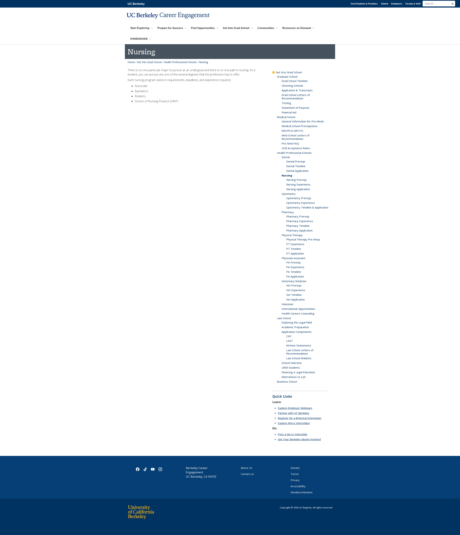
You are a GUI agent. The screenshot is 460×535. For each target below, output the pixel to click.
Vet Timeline (294, 295)
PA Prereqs (293, 262)
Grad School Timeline (295, 81)
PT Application (295, 253)
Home (131, 62)
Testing (286, 103)
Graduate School (287, 76)
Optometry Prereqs (298, 198)
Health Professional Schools (180, 62)
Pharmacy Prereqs (297, 216)
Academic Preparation (295, 327)
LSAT (289, 341)
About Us (246, 468)
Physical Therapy (292, 235)
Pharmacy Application (299, 230)
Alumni (384, 4)
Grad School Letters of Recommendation (296, 96)
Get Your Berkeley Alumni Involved (299, 439)
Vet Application (295, 299)
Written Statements (298, 345)
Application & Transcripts (297, 90)
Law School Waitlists (298, 358)
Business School (287, 381)
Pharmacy (288, 212)
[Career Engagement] (169, 21)
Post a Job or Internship (292, 434)
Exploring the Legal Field (297, 322)
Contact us (247, 474)
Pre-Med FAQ (290, 143)
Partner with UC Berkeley (293, 413)
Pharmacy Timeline (298, 226)
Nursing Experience (298, 184)
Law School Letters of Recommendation (299, 351)
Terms (295, 474)
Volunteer (288, 304)
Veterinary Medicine (294, 281)
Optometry (289, 194)
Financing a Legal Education (298, 372)
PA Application (295, 276)
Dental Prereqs (295, 161)
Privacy (295, 480)
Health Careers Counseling (298, 313)
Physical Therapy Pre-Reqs (303, 239)
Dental (286, 157)
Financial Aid (289, 112)
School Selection (292, 363)
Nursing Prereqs (296, 180)
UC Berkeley (136, 3)
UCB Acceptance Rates (296, 148)
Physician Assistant (293, 258)
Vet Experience (295, 290)
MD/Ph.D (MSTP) (292, 130)
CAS (288, 336)
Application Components (297, 332)
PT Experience (295, 244)
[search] (452, 4)
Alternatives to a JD (294, 377)
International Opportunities (298, 309)
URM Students (291, 367)
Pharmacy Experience (299, 221)
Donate (295, 468)
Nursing (287, 175)
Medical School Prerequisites (300, 126)
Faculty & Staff (412, 4)
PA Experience (295, 267)
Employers (396, 4)
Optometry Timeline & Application (307, 207)
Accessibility (298, 486)
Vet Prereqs (294, 285)
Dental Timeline (295, 166)
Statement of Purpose (295, 107)
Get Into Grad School (149, 62)
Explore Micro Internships (294, 423)
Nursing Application (298, 189)
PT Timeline (293, 249)
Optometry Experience (300, 203)
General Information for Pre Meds (303, 121)
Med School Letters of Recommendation (295, 137)
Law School (284, 318)
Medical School (286, 117)
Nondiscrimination (301, 492)
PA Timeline (293, 272)
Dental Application (297, 171)
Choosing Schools (292, 85)
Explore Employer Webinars (295, 408)
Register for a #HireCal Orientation (299, 418)
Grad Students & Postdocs (364, 4)
